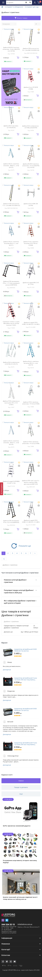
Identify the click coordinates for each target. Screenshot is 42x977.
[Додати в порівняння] (19, 33)
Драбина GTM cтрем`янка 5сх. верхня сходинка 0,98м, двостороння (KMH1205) (30, 482)
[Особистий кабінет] (35, 2)
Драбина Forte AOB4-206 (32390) (31, 204)
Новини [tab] (21, 781)
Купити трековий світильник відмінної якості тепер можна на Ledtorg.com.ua (20, 898)
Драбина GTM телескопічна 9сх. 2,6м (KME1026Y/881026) (30, 49)
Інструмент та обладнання (14, 7)
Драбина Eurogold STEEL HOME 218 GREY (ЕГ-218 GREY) (30, 323)
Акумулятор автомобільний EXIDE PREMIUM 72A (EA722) (25, 650)
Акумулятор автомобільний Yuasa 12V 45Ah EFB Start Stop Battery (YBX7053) (25, 679)
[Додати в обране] (19, 30)
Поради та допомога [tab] (21, 787)
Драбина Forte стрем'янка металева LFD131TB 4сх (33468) (30, 243)
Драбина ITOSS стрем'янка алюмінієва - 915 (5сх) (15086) (30, 442)
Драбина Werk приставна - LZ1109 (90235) (11, 126)
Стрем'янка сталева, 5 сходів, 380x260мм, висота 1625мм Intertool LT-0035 (11, 323)
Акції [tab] (21, 794)
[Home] (2, 7)
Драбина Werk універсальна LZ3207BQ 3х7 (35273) (11, 363)
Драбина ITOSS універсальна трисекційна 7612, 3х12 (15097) (11, 402)
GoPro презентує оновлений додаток (16, 826)
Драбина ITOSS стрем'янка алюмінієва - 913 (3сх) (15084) (30, 403)
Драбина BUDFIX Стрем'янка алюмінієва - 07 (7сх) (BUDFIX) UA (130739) (30, 165)
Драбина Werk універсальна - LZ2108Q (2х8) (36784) (30, 127)
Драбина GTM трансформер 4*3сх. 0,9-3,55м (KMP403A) (11, 521)
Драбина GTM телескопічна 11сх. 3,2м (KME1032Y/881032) (11, 204)
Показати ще (25, 545)
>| (4, 559)
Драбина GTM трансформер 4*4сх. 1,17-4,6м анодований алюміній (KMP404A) (11, 283)
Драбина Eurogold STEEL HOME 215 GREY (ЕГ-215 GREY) (30, 521)
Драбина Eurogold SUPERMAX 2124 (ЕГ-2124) (11, 482)
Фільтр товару (21, 18)
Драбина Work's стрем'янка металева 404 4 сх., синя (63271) (11, 243)
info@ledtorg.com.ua (25, 924)
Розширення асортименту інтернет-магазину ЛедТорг (20, 861)
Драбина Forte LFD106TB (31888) (31, 88)
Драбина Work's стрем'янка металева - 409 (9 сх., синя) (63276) (11, 442)
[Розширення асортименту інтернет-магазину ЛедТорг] (21, 845)
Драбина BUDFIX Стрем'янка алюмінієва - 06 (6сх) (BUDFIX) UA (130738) (11, 49)
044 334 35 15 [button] (8, 924)
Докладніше (7, 670)
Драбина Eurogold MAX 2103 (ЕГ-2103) (31, 283)
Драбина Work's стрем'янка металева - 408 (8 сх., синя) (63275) (11, 165)
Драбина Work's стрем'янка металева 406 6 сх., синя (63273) (31, 363)
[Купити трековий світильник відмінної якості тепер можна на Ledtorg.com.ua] (21, 882)
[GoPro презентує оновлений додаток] (21, 810)
